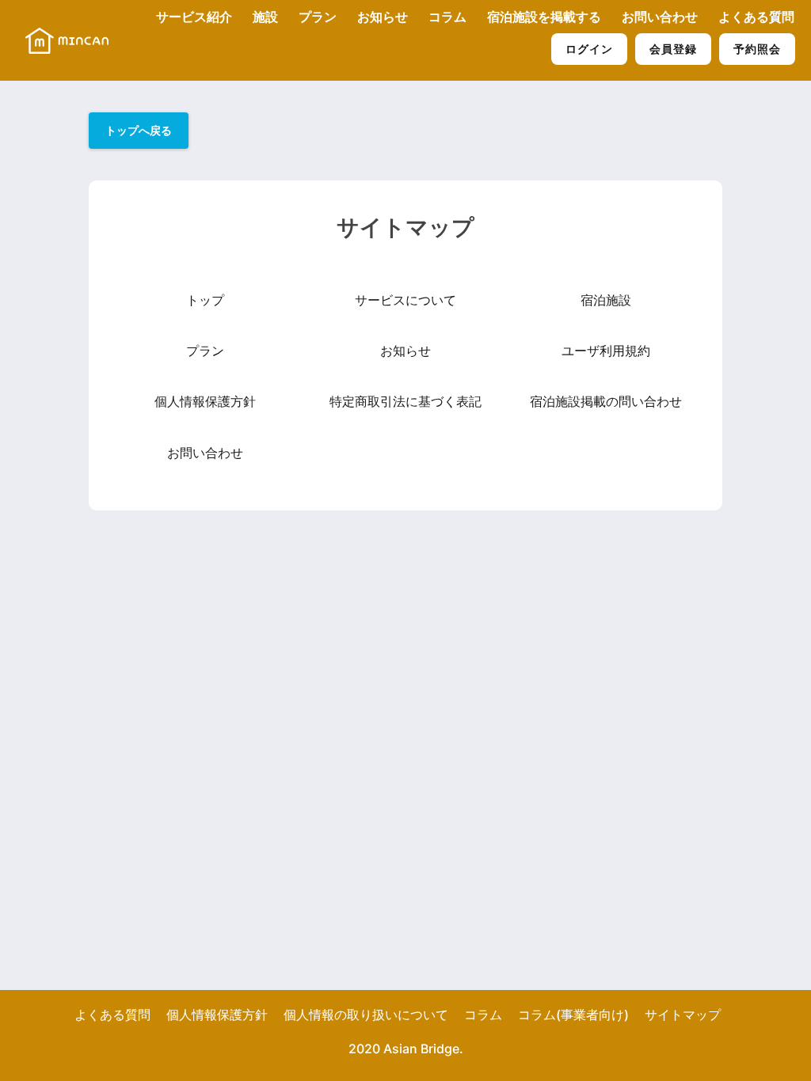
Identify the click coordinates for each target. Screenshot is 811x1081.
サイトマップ (683, 1014)
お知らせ (382, 17)
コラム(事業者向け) (573, 1014)
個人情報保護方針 (205, 401)
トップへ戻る (138, 130)
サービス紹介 (194, 17)
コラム (447, 17)
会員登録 (673, 48)
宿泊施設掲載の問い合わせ (606, 401)
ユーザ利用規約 (606, 350)
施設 (265, 17)
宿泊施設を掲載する (544, 17)
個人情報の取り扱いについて (366, 1014)
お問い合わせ (660, 17)
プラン (318, 17)
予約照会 (757, 48)
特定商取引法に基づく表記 (405, 401)
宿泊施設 (606, 300)
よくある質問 (756, 17)
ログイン (589, 48)
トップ (205, 300)
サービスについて (405, 300)
